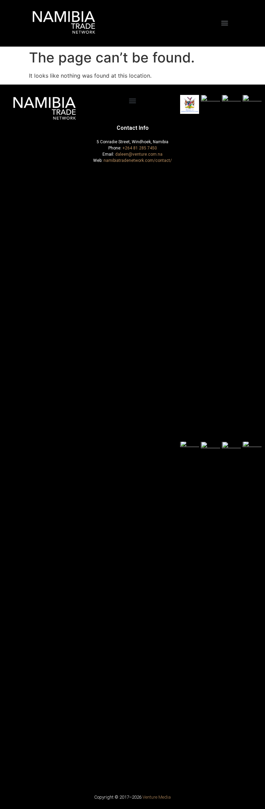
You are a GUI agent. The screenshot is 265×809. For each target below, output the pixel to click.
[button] (132, 100)
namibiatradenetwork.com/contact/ (138, 160)
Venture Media (157, 797)
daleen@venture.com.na (139, 154)
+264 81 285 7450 (139, 148)
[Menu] (224, 23)
